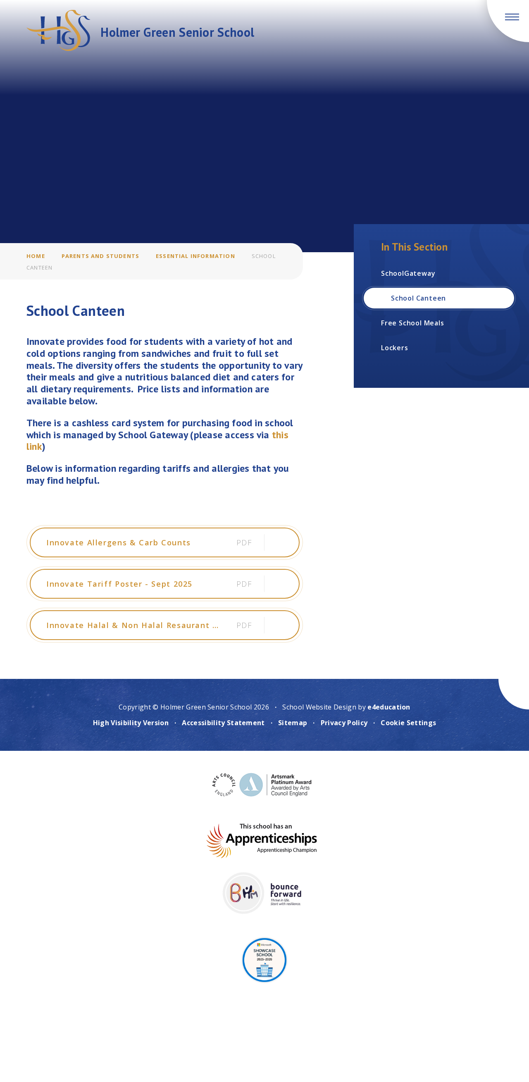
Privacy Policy (344, 722)
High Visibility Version (131, 722)
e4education (388, 707)
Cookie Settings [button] (408, 722)
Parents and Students (100, 256)
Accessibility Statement (223, 722)
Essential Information (195, 256)
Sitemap (292, 722)
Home (35, 256)
